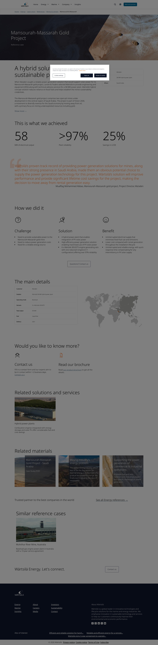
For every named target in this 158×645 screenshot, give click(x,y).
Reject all (86, 75)
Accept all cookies (100, 75)
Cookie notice (82, 70)
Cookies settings (58, 75)
